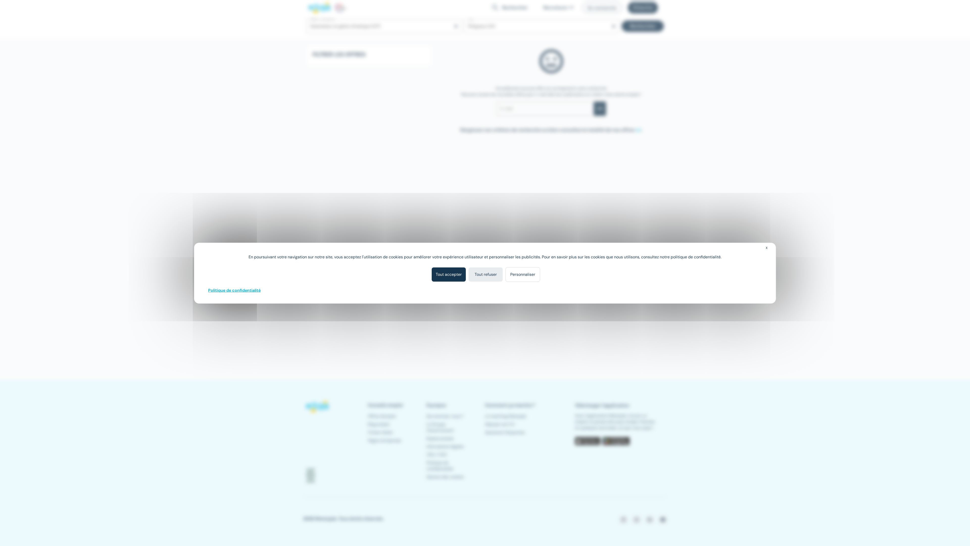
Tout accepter (449, 274)
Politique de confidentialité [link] (234, 290)
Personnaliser (522, 274)
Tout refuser (486, 274)
